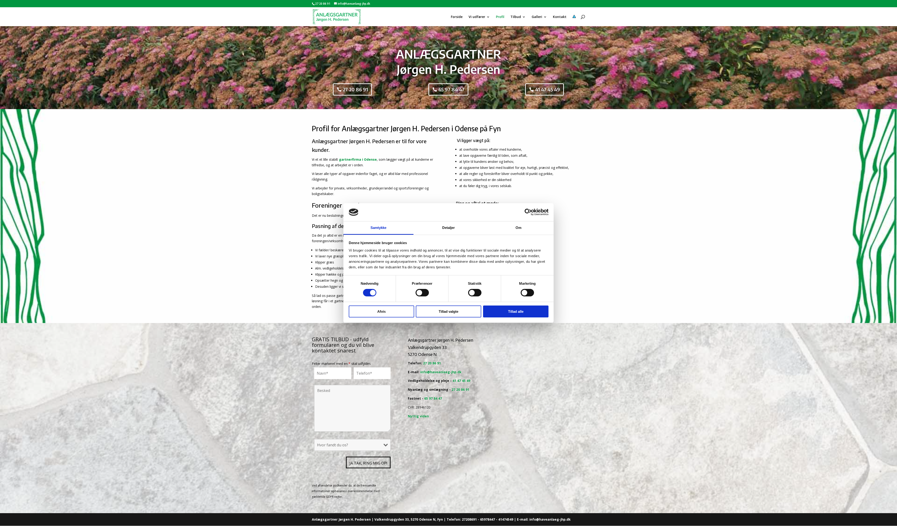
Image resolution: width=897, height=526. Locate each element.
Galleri (537, 17)
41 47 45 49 (547, 89)
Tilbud (515, 17)
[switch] (422, 292)
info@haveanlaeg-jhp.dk (441, 372)
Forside (457, 17)
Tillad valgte (448, 311)
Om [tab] (518, 228)
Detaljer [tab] (448, 228)
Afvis (381, 311)
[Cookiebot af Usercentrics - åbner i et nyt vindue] (528, 212)
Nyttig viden (418, 416)
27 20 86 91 (322, 4)
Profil (500, 17)
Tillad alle (515, 311)
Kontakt (559, 17)
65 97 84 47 (451, 89)
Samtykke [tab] (378, 228)
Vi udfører (477, 17)
